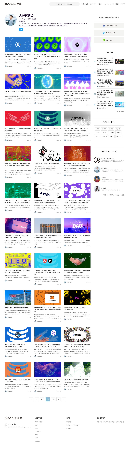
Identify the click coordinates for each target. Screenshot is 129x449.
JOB (112, 4)
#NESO (119, 133)
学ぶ (100, 4)
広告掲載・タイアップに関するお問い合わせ (110, 422)
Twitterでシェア (110, 33)
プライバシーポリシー (73, 425)
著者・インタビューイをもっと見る (113, 195)
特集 (108, 64)
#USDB (105, 137)
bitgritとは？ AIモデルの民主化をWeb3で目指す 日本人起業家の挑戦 (105, 93)
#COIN (112, 133)
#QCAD (118, 129)
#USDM (98, 133)
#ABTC (104, 129)
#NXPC (98, 137)
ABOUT (123, 4)
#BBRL (111, 137)
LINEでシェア (110, 40)
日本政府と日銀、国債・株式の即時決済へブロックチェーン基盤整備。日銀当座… (105, 103)
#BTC (97, 129)
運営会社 (69, 422)
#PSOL (105, 133)
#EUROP (119, 137)
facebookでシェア (111, 25)
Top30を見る (120, 111)
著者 (117, 4)
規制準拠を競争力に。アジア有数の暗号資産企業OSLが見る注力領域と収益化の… (105, 60)
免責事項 (69, 428)
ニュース (106, 4)
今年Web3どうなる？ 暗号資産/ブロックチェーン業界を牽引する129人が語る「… (105, 71)
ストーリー (93, 4)
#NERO (111, 129)
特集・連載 (85, 4)
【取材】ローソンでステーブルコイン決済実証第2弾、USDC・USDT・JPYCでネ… (105, 82)
